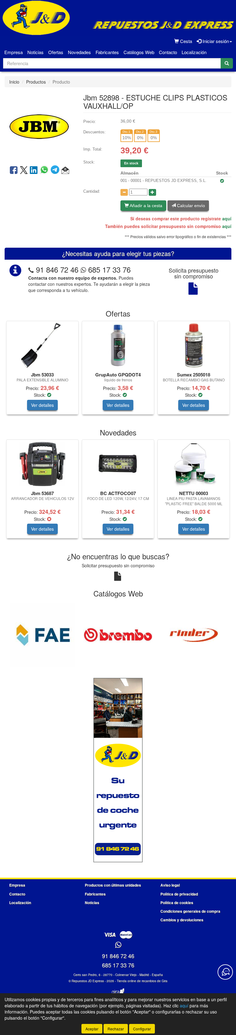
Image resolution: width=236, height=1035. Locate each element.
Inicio (14, 82)
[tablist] (118, 371)
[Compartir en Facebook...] (14, 170)
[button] (65, 170)
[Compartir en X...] (24, 170)
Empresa (13, 52)
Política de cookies (176, 902)
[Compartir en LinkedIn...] (34, 170)
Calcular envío (190, 205)
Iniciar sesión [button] (215, 41)
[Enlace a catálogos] (42, 634)
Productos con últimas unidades (113, 885)
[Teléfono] (31, 269)
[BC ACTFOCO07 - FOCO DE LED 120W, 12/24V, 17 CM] (118, 464)
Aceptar (91, 1028)
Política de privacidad (179, 894)
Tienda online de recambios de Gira (142, 981)
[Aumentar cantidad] (152, 192)
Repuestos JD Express (88, 981)
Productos (36, 82)
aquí (226, 218)
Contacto (168, 52)
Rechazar (116, 1028)
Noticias (35, 52)
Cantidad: (91, 191)
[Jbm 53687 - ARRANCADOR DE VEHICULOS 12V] (42, 464)
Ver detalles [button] (42, 405)
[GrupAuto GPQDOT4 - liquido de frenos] (118, 345)
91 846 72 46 (57, 269)
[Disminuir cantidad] (124, 192)
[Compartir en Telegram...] (56, 170)
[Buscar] (227, 63)
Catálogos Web (139, 52)
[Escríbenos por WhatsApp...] (118, 945)
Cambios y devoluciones (181, 920)
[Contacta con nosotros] (225, 972)
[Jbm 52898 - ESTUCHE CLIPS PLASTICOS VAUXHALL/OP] (39, 125)
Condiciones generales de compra (190, 911)
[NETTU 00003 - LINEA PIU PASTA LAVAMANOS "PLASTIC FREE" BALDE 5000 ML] (193, 463)
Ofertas (55, 52)
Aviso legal (170, 885)
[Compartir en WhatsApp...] (45, 170)
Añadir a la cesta (145, 205)
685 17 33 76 (108, 269)
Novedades (79, 52)
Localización (194, 52)
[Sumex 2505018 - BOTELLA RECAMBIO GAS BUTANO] (193, 345)
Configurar (142, 1028)
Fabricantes (107, 52)
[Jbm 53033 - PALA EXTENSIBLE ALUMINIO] (42, 345)
